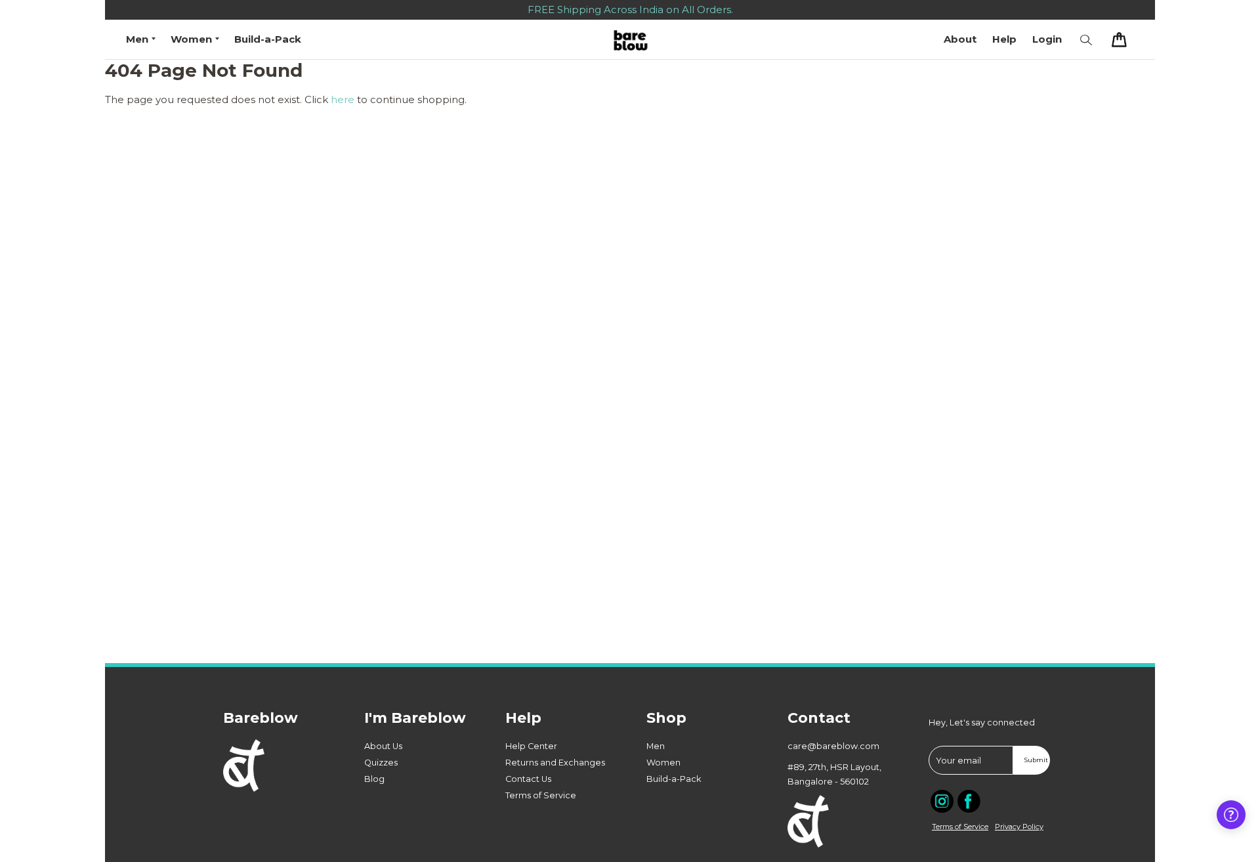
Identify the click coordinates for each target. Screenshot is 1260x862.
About (960, 39)
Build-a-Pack (267, 39)
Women (663, 762)
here (342, 99)
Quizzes (381, 762)
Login (1047, 39)
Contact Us (528, 779)
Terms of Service (540, 795)
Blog (374, 779)
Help (1004, 39)
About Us (383, 746)
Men (655, 746)
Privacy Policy (1019, 826)
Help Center (531, 746)
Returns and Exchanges (555, 762)
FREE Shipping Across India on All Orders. (630, 9)
